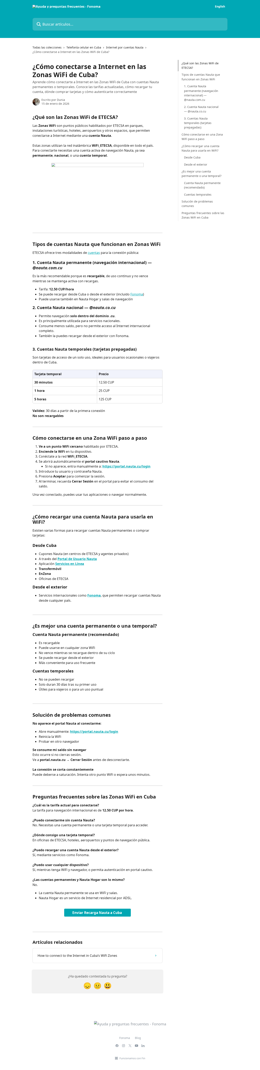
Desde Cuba (192, 157)
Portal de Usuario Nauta (77, 559)
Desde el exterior (195, 164)
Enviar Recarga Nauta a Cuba (97, 912)
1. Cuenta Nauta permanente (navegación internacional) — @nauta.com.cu (201, 93)
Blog (138, 1038)
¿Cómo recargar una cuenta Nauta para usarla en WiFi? (200, 148)
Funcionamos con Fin (132, 1058)
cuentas (94, 252)
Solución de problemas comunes (197, 203)
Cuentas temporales (197, 194)
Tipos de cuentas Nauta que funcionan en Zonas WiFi (201, 77)
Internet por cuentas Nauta (124, 47)
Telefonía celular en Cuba (83, 47)
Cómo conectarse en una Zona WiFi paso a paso (202, 137)
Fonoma (136, 294)
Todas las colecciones (47, 47)
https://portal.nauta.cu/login (126, 466)
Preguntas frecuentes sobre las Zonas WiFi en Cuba (203, 215)
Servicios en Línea (69, 563)
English (220, 6)
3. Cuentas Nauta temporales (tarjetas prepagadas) (197, 122)
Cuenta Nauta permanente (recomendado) (202, 185)
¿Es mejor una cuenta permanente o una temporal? (201, 173)
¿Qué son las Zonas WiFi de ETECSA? (200, 65)
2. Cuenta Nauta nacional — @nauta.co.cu (201, 109)
